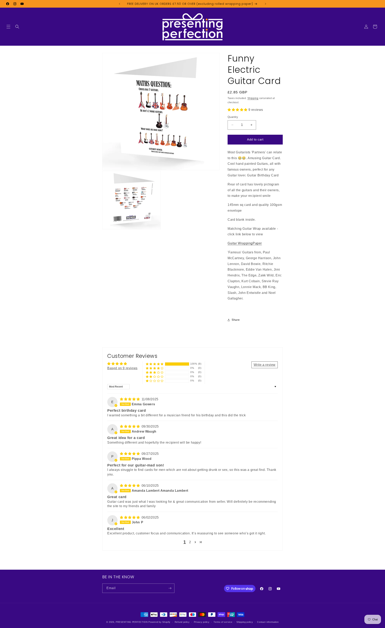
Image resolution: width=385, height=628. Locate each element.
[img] (130, 399)
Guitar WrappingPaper (245, 243)
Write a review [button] (265, 364)
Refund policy (182, 622)
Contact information (268, 622)
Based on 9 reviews (122, 368)
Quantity (233, 116)
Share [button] (236, 319)
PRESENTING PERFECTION (132, 622)
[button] (8, 26)
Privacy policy (202, 622)
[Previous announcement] (119, 4)
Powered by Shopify (159, 622)
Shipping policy (244, 622)
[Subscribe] (169, 588)
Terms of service (223, 622)
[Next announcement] (265, 4)
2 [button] (190, 542)
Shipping (252, 98)
